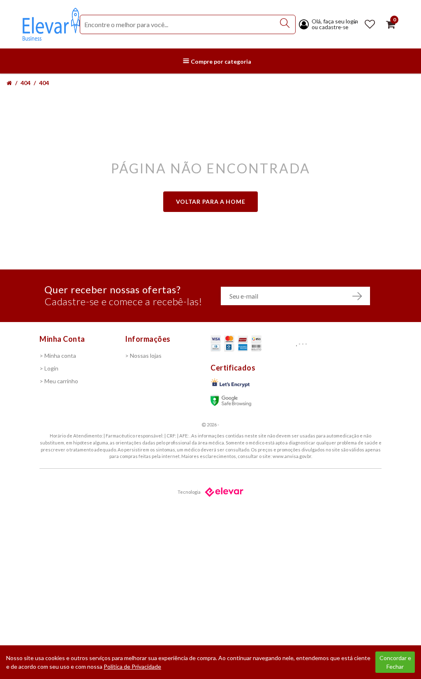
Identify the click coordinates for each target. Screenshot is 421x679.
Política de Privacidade (132, 666)
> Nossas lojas (143, 355)
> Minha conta (57, 355)
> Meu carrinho (58, 380)
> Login (48, 368)
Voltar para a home (210, 201)
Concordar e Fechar (395, 662)
